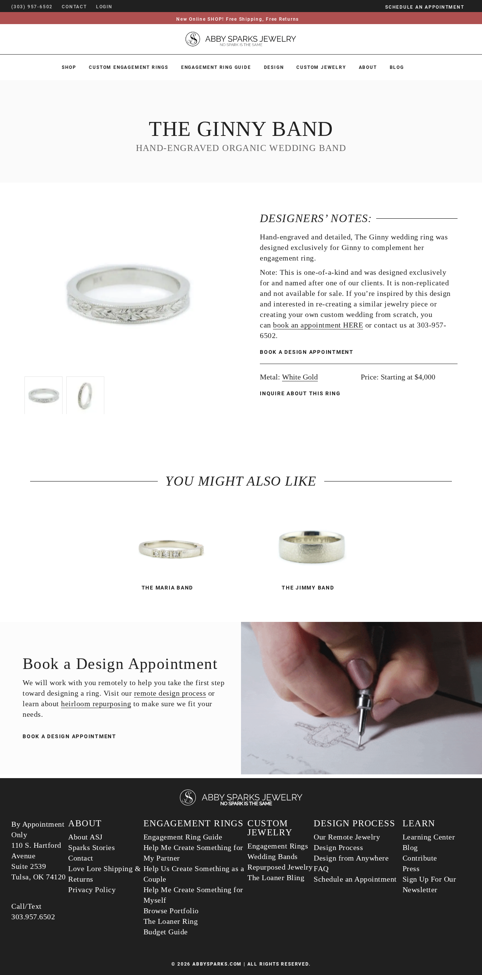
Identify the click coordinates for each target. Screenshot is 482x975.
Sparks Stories (91, 847)
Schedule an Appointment (355, 879)
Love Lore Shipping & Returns (104, 873)
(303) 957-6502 (32, 6)
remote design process (170, 693)
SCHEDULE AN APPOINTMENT (424, 7)
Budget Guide (165, 932)
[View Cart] (124, 6)
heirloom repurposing (96, 703)
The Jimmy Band (308, 588)
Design (274, 67)
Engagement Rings (277, 846)
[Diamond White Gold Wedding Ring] (170, 540)
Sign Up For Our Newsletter (429, 884)
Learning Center (429, 837)
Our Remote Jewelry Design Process (347, 842)
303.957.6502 (33, 917)
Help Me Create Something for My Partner (193, 852)
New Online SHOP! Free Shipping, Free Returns (237, 19)
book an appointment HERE (318, 325)
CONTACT (74, 6)
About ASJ (85, 837)
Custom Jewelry (321, 67)
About (368, 67)
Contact (80, 858)
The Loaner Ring (170, 921)
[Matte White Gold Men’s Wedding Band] (311, 540)
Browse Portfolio (171, 910)
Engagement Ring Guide (216, 67)
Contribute (420, 858)
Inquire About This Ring (301, 393)
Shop (69, 67)
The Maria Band (168, 588)
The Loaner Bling (275, 877)
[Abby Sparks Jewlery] (241, 804)
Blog (397, 67)
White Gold (300, 377)
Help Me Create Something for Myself (193, 894)
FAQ (321, 868)
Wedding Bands (272, 856)
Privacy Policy (92, 889)
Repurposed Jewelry (280, 867)
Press (411, 868)
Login (104, 6)
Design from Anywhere (351, 858)
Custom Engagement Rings (128, 67)
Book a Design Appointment (307, 352)
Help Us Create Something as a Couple (193, 873)
